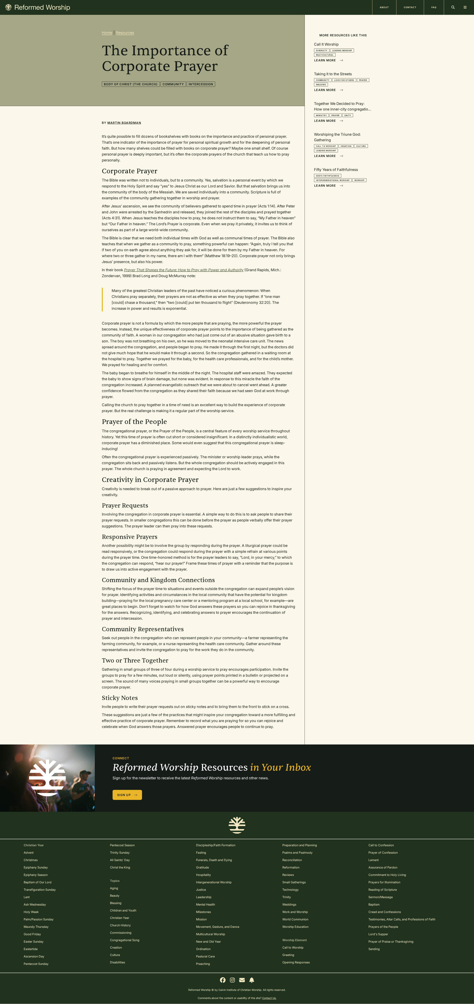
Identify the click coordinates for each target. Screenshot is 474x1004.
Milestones (203, 912)
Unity (347, 115)
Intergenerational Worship (333, 180)
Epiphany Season (36, 875)
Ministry (321, 115)
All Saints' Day (120, 860)
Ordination (203, 949)
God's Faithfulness (327, 176)
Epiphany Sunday (36, 867)
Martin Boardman (124, 123)
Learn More (325, 60)
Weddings (289, 904)
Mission (201, 919)
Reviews (288, 875)
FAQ (433, 7)
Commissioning (120, 932)
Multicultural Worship (210, 934)
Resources (125, 32)
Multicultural (324, 55)
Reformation (290, 867)
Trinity (286, 897)
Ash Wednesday (35, 904)
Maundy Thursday (36, 927)
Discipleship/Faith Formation (215, 845)
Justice (201, 889)
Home (107, 32)
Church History (120, 925)
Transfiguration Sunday (40, 889)
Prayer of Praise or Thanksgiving (390, 941)
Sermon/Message (380, 897)
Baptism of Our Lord (37, 882)
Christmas (31, 860)
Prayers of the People (383, 927)
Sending (374, 949)
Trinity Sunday (120, 852)
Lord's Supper (378, 934)
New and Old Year (208, 941)
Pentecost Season (122, 845)
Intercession (201, 84)
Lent (27, 897)
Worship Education (295, 927)
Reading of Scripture (382, 889)
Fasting (201, 852)
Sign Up (124, 795)
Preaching (203, 964)
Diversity (321, 50)
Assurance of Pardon (382, 867)
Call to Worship (326, 146)
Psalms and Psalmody (297, 852)
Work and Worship (295, 912)
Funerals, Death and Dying (214, 860)
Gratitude (202, 867)
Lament (373, 860)
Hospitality (203, 875)
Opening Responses (296, 962)
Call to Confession (381, 845)
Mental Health (205, 904)
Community (173, 84)
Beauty (114, 895)
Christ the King (120, 867)
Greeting (288, 955)
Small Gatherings (294, 882)
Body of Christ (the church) (131, 84)
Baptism (374, 904)
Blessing (115, 903)
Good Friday (32, 934)
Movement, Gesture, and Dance (217, 927)
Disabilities (117, 962)
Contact (410, 7)
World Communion (295, 919)
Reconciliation (292, 860)
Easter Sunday (34, 941)
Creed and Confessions (384, 912)
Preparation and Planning (299, 845)
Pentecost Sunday (36, 964)
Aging (114, 888)
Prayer (363, 80)
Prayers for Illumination (384, 882)
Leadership (203, 897)
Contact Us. (269, 998)
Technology (290, 889)
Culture (361, 146)
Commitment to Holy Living (387, 875)
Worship (359, 180)
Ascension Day (34, 956)
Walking (321, 84)
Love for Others (344, 80)
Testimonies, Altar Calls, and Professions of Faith (401, 919)
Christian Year (119, 918)
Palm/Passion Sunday (39, 919)
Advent (29, 852)
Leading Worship (342, 50)
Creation (346, 146)
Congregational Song (124, 940)
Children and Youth (123, 910)
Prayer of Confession (383, 852)
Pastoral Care (205, 956)
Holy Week (31, 912)
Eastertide (31, 949)
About (384, 7)
